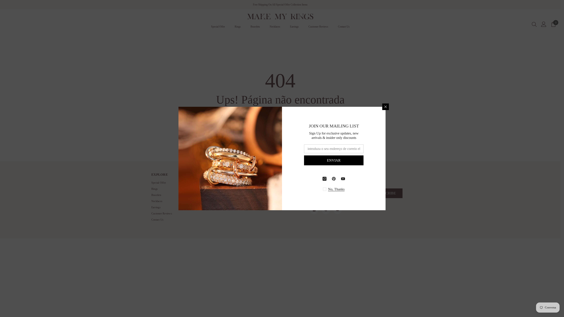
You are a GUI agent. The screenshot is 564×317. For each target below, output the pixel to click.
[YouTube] (343, 178)
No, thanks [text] (336, 189)
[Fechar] (385, 106)
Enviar (334, 160)
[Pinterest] (333, 178)
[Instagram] (324, 178)
